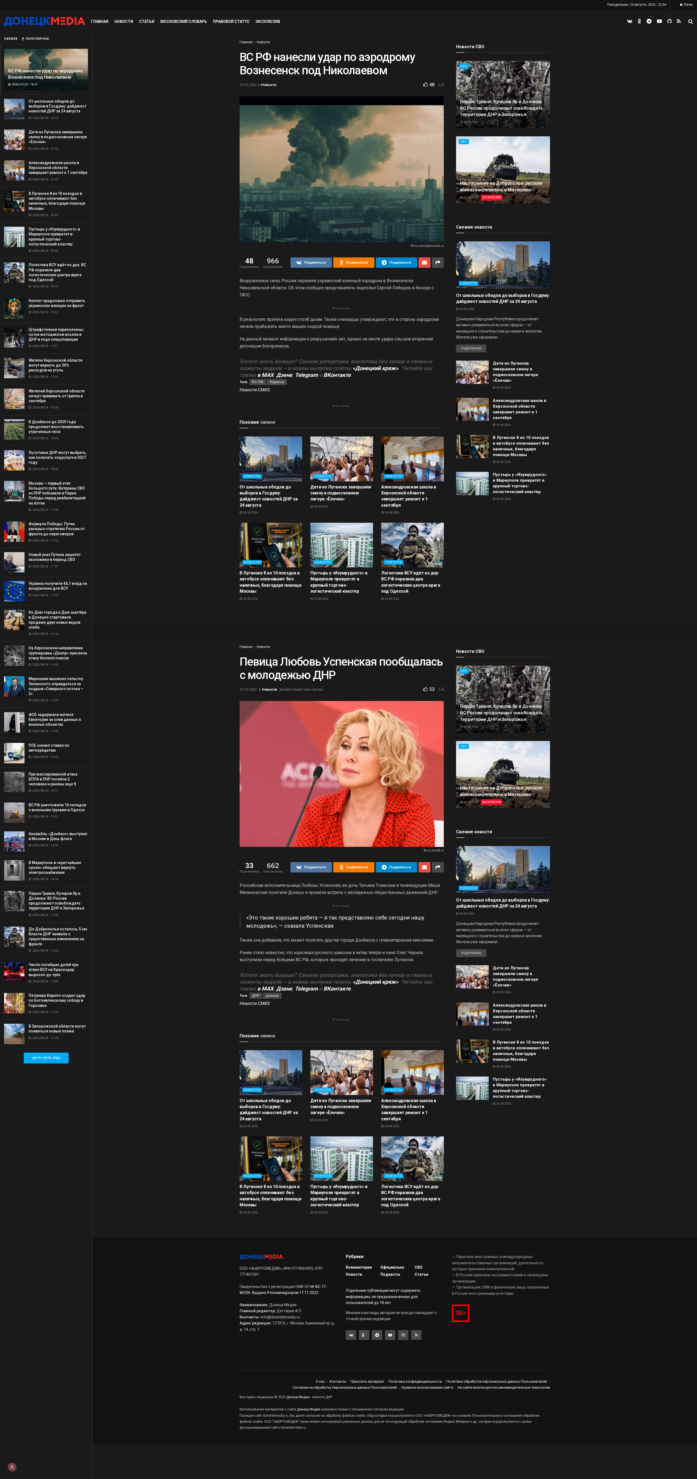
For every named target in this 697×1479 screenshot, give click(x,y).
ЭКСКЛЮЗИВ (491, 197)
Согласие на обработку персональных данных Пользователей (345, 1387)
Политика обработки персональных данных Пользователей (497, 1381)
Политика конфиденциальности (415, 1381)
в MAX (265, 375)
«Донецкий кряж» (375, 368)
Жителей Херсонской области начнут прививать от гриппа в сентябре (57, 396)
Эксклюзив (268, 21)
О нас (320, 1381)
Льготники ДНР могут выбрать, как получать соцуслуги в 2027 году (58, 457)
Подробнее (471, 348)
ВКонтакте (337, 375)
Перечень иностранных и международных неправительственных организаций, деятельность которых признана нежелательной (498, 1262)
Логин (688, 5)
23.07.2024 (248, 85)
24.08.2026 (250, 512)
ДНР (255, 996)
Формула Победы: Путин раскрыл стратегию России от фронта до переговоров (57, 529)
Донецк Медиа (298, 1397)
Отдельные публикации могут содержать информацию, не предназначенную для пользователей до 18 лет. (383, 1296)
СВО (463, 66)
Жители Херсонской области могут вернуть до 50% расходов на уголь (55, 365)
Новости (123, 21)
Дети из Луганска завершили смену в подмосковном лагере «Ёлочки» (58, 137)
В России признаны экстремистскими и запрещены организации (500, 1278)
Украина (277, 382)
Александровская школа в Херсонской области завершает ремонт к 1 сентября (58, 168)
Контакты (337, 1381)
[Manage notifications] (12, 1467)
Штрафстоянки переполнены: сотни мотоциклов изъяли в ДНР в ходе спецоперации (56, 334)
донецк (272, 996)
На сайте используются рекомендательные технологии (504, 1387)
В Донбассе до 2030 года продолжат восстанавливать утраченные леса (56, 427)
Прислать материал (367, 1381)
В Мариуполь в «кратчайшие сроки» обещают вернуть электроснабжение (55, 867)
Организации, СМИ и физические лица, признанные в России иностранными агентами (500, 1290)
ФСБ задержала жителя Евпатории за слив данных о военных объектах (55, 719)
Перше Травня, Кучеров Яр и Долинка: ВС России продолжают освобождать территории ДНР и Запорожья (501, 108)
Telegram (306, 375)
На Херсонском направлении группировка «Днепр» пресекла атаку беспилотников (58, 653)
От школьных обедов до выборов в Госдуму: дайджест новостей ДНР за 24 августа (57, 106)
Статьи (146, 21)
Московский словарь (183, 21)
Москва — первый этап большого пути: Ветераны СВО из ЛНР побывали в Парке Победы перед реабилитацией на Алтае (57, 493)
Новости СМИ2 (255, 389)
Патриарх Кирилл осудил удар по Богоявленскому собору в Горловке (57, 1000)
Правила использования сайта (427, 1387)
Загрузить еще (46, 1058)
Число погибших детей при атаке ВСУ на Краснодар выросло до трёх (53, 970)
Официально (392, 1267)
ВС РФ (257, 382)
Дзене (284, 375)
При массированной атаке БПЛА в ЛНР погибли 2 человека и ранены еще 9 (53, 779)
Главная (99, 21)
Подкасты (390, 1274)
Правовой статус (231, 21)
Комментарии (359, 1267)
